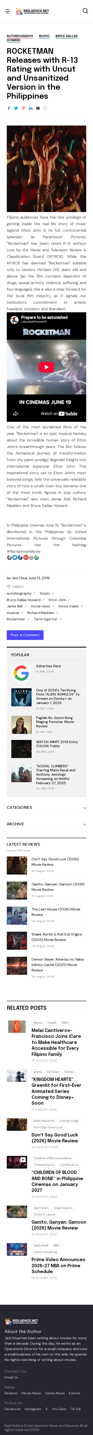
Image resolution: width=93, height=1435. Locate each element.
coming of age (69, 1121)
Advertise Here (48, 666)
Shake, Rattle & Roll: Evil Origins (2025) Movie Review (57, 937)
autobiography (20, 36)
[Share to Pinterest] (23, 108)
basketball (41, 1245)
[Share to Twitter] (16, 108)
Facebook (13, 1409)
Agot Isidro (41, 1208)
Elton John (57, 600)
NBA (56, 1245)
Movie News (31, 1393)
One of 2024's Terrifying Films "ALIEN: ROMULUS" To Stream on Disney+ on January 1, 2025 (57, 696)
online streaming (45, 1252)
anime (38, 1072)
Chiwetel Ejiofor (44, 1165)
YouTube (59, 1409)
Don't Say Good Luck (48, 1127)
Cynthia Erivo (69, 1165)
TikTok (75, 1409)
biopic (44, 36)
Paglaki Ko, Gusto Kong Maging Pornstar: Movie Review (55, 722)
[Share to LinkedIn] (31, 108)
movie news (40, 606)
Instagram (33, 1409)
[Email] (38, 108)
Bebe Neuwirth (44, 1121)
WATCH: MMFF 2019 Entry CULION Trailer (57, 744)
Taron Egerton (46, 619)
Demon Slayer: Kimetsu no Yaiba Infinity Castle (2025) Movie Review (58, 965)
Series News (55, 1393)
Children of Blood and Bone (53, 1158)
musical (13, 613)
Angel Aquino (63, 1208)
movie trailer (68, 606)
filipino (38, 1023)
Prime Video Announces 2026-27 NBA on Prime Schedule (58, 1266)
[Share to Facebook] (9, 108)
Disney (69, 1072)
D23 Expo (53, 1072)
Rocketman (16, 619)
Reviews (11, 1393)
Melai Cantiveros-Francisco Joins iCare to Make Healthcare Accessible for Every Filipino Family (56, 1042)
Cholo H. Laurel (44, 1214)
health (52, 1023)
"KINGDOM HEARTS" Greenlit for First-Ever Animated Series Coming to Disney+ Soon (56, 1091)
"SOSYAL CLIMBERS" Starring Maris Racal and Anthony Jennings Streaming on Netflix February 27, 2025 (55, 774)
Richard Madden (40, 613)
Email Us (11, 1377)
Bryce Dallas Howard (23, 600)
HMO (65, 1023)
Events (74, 1393)
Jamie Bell (15, 606)
